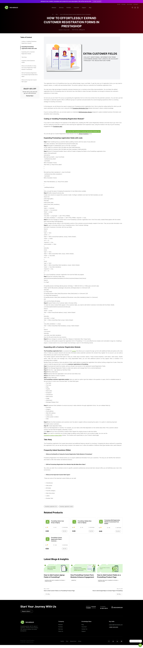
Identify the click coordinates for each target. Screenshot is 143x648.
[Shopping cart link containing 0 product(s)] (138, 7)
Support (84, 7)
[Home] (52, 14)
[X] (113, 641)
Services (61, 7)
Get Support (136, 4)
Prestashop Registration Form (80, 108)
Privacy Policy (23, 640)
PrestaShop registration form (51, 506)
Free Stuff (76, 7)
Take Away (24, 57)
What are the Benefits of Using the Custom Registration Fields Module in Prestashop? (29, 67)
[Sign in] (135, 7)
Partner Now (29, 95)
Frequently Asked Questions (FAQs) (28, 61)
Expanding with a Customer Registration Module (28, 52)
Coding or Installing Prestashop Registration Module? (29, 42)
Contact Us (84, 629)
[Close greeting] (140, 641)
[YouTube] (121, 641)
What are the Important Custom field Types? (29, 80)
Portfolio (69, 7)
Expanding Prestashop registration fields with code (29, 47)
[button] (132, 7)
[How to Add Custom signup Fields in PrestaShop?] (56, 568)
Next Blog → (119, 594)
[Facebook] (108, 641)
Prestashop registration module (66, 506)
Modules (54, 7)
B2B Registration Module (85, 112)
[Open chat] (140, 645)
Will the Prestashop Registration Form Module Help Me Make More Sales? (29, 74)
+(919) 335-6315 (113, 627)
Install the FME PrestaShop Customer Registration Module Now (83, 131)
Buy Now (64, 531)
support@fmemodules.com (116, 624)
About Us (60, 631)
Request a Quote (26, 611)
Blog (90, 7)
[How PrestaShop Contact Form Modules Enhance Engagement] (83, 568)
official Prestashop (84, 133)
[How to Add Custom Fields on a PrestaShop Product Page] (110, 568)
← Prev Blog (47, 594)
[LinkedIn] (117, 641)
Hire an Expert (129, 4)
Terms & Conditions (30, 640)
